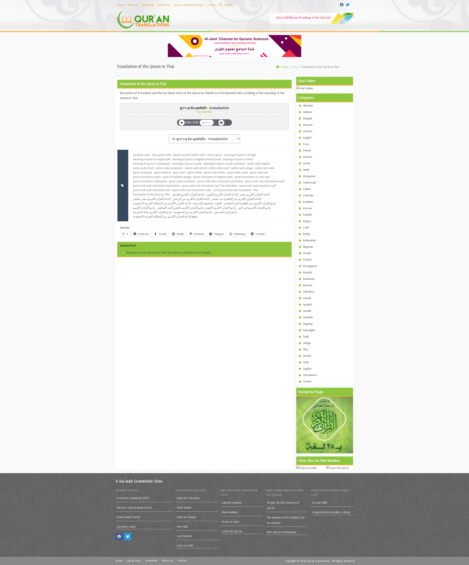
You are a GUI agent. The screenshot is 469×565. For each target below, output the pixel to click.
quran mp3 (179, 172)
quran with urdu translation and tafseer (220, 181)
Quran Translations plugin (188, 5)
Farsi (306, 144)
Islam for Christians (188, 498)
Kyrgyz (307, 221)
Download (147, 5)
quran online (194, 172)
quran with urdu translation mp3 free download (209, 185)
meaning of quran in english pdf (151, 159)
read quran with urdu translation (232, 190)
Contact (211, 5)
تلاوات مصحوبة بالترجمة (207, 203)
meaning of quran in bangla (240, 155)
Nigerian (308, 246)
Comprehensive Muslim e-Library (331, 512)
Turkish (307, 355)
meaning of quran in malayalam (151, 163)
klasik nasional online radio (189, 155)
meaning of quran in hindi (238, 159)
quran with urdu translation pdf (257, 185)
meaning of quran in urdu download (224, 163)
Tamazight (309, 330)
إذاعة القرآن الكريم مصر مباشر (152, 199)
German (307, 157)
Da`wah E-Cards (126, 526)
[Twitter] (348, 4)
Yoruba (307, 381)
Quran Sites (164, 5)
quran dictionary (142, 172)
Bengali (307, 118)
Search (227, 5)
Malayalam (309, 240)
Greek (306, 163)
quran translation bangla (176, 177)
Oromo (307, 253)
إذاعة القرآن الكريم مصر (254, 194)
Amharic (307, 112)
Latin (306, 227)
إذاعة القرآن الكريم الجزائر (188, 194)
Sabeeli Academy (232, 502)
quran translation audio (146, 177)
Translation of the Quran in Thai (151, 194)
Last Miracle (184, 536)
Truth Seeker (184, 507)
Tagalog (308, 323)
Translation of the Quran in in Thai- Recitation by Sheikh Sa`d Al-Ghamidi (168, 252)
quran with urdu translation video (191, 190)
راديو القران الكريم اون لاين (254, 207)
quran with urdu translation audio (265, 181)
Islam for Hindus (186, 517)
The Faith (182, 526)
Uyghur (307, 368)
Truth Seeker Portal (128, 517)
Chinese (307, 131)
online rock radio (264, 168)
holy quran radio (161, 155)
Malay (306, 234)
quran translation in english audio (213, 177)
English (307, 137)
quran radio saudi (237, 172)
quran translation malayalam (150, 181)
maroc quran (214, 155)
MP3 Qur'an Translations (281, 532)
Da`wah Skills (319, 502)
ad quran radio (141, 155)
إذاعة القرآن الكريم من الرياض (191, 199)
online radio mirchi (196, 168)
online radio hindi (143, 168)
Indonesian (309, 182)
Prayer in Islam (230, 521)
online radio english (258, 163)
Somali (307, 298)
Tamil (306, 336)
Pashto (307, 259)
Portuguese (310, 266)
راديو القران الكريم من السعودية (192, 212)
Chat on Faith (185, 545)
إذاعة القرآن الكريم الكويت (222, 194)
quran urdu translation (182, 181)
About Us (133, 5)
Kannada (308, 195)
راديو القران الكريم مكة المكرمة (152, 212)
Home (120, 5)
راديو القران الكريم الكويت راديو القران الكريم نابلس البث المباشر (196, 207)
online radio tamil (218, 168)
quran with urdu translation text (151, 190)
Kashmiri (308, 201)
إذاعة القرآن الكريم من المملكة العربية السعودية (162, 203)
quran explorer (162, 172)
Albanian (308, 105)
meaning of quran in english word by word (196, 159)
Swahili (307, 311)
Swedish (308, 317)
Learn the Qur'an (232, 531)
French (307, 150)
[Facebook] (342, 4)
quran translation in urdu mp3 (252, 177)
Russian (307, 285)
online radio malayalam (169, 168)
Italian (307, 189)
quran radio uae (258, 172)
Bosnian (308, 124)
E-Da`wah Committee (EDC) (133, 498)
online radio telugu (242, 168)
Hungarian (309, 176)
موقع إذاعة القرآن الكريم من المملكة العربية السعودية (165, 216)
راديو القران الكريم (144, 207)
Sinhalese (308, 291)
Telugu (307, 343)
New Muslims (230, 512)
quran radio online (214, 172)
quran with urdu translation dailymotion (156, 185)
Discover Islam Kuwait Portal (134, 507)
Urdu (306, 362)
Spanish (307, 304)
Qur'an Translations (318, 561)
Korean (307, 208)
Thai (255, 190)
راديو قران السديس (225, 212)
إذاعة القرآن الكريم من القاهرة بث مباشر (236, 199)
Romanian (309, 278)
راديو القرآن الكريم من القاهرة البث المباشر (250, 203)
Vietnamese (310, 375)
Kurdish (307, 214)
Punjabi (307, 272)
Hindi (306, 169)
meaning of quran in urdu (186, 163)
